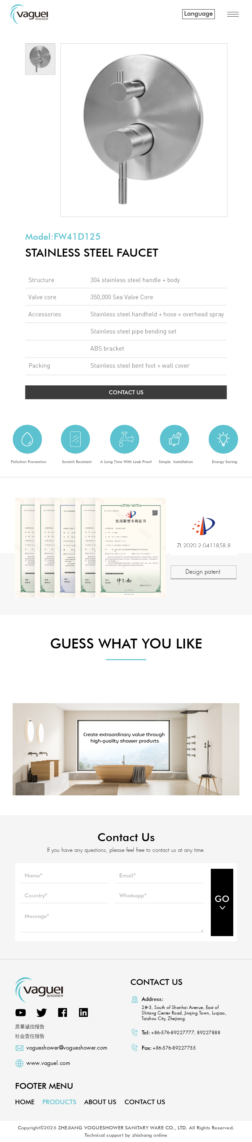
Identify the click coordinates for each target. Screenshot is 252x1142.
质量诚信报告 (30, 1027)
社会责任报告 (30, 1036)
